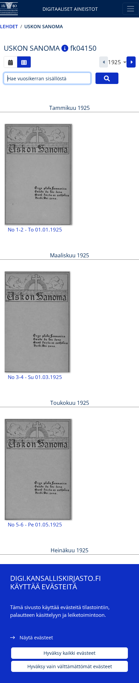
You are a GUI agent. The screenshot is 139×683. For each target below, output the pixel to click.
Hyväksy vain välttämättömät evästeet (69, 666)
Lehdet (9, 26)
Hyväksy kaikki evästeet (69, 653)
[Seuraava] (131, 62)
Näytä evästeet (36, 637)
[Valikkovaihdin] (130, 8)
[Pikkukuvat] (24, 62)
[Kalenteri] (10, 62)
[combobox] (117, 62)
